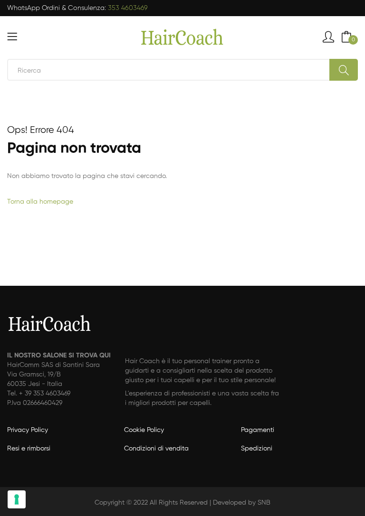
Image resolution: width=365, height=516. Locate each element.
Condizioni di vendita (156, 448)
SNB (264, 502)
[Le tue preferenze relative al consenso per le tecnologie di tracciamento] (17, 499)
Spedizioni (256, 448)
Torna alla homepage (40, 201)
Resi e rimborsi (28, 448)
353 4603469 (128, 8)
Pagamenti (257, 430)
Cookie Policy (144, 430)
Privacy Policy (27, 430)
